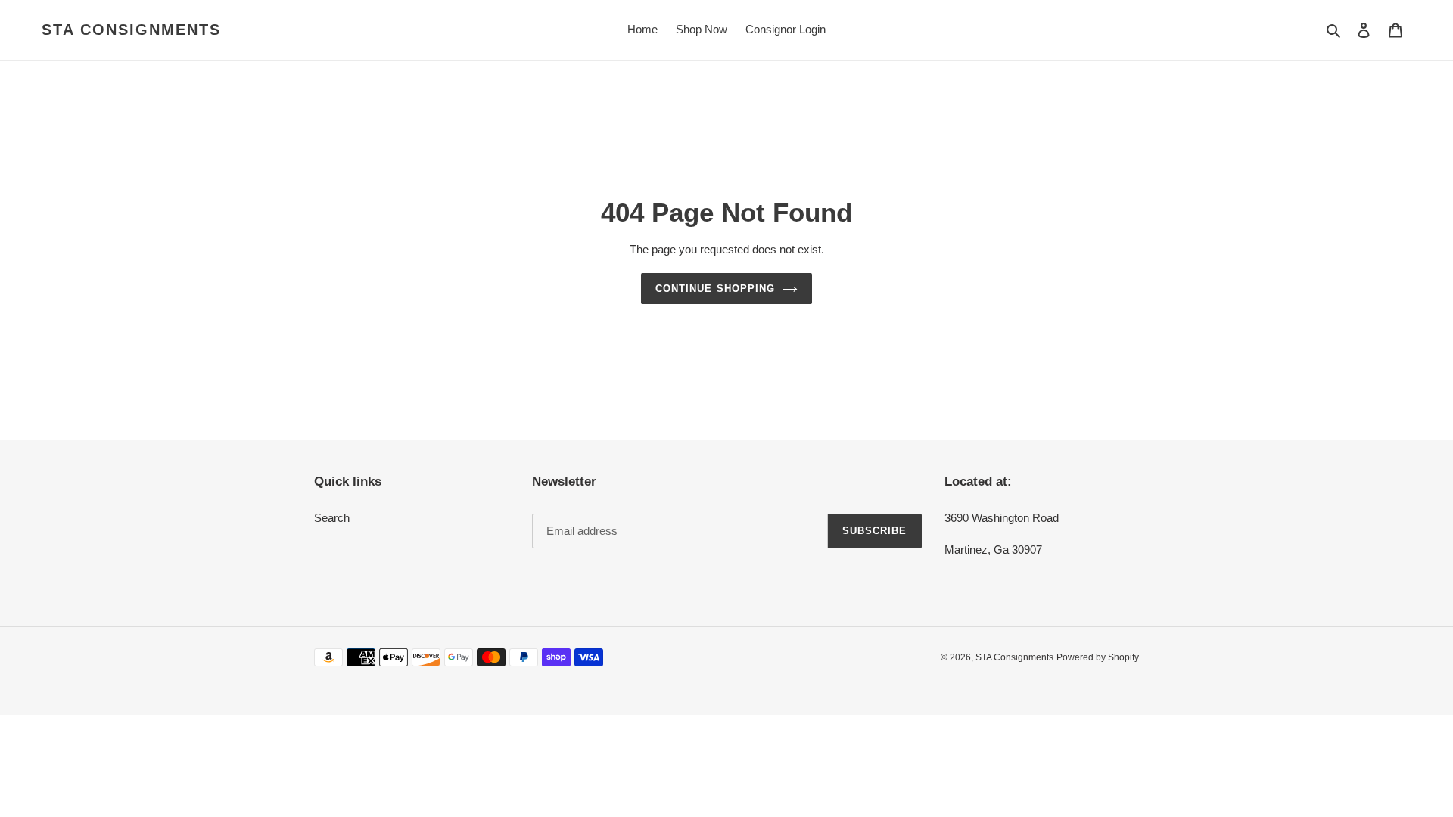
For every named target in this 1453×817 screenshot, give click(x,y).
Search (332, 517)
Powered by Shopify (1097, 657)
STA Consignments (131, 29)
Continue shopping (715, 288)
